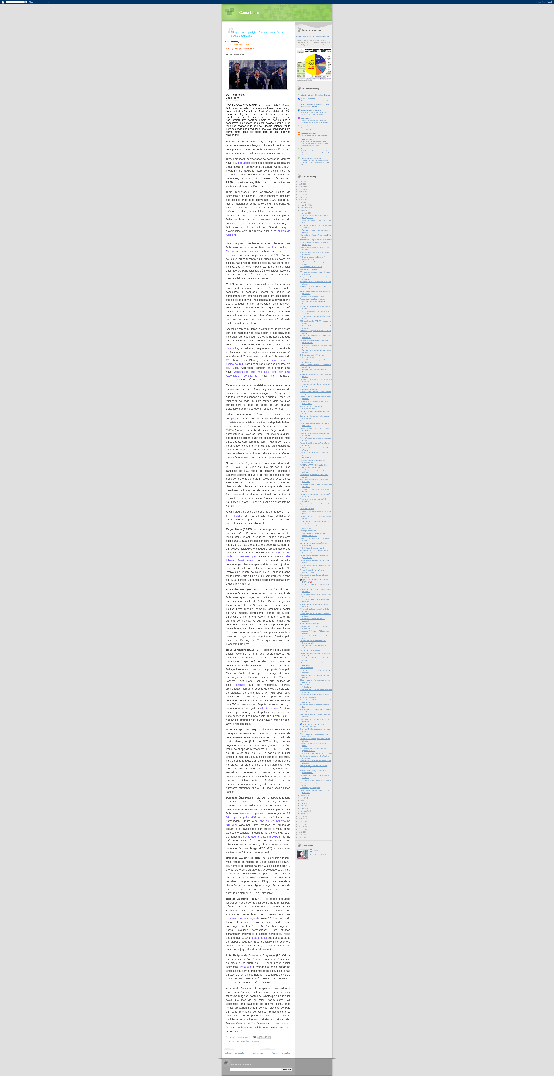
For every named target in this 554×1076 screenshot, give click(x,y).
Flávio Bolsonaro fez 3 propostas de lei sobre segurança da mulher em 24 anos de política (315, 153)
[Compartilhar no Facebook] (266, 1037)
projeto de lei (259, 937)
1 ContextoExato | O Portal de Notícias (315, 95)
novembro (304, 207)
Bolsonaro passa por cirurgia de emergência (315, 780)
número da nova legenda (244, 918)
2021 (301, 194)
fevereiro (304, 811)
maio (302, 803)
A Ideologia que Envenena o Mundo (312, 548)
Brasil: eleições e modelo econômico (312, 36)
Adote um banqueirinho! (308, 697)
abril (302, 806)
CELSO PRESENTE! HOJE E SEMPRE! (314, 135)
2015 (301, 821)
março (303, 808)
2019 (301, 200)
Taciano (315, 850)
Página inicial (257, 1053)
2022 (301, 192)
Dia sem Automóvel (307, 509)
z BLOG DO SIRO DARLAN (311, 158)
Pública (303, 149)
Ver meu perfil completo (318, 854)
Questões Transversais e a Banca (312, 296)
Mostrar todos (328, 169)
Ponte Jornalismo (307, 139)
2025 (301, 184)
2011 (301, 832)
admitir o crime (269, 708)
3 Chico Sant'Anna (308, 99)
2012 (301, 829)
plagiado (236, 418)
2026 (301, 181)
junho (303, 800)
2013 (301, 827)
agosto (303, 795)
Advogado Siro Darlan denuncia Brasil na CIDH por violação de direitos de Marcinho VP (315, 162)
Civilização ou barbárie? (308, 531)
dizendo (240, 684)
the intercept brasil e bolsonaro (248, 1041)
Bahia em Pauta (306, 118)
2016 (301, 819)
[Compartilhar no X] (263, 1037)
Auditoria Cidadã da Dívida (311, 110)
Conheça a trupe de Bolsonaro (240, 48)
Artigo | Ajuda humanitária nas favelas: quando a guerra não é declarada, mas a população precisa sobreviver (314, 143)
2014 (301, 824)
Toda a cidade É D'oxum (308, 389)
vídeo (234, 784)
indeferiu (237, 515)
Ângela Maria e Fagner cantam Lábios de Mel (316, 240)
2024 (301, 186)
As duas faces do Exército (309, 623)
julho (302, 798)
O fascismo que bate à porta (310, 788)
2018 (301, 202)
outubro (303, 210)
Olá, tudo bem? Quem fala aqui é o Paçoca (315, 694)
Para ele (245, 966)
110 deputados (241, 162)
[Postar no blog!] (260, 1037)
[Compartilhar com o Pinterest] (269, 1037)
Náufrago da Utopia (308, 133)
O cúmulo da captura (307, 421)
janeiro (303, 813)
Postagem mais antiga (281, 1053)
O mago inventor (306, 457)
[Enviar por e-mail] (258, 1037)
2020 (301, 197)
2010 (301, 834)
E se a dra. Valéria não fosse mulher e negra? (316, 753)
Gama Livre (249, 12)
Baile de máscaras (306, 668)
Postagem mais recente (234, 1053)
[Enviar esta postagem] (254, 1037)
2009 (301, 837)
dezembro (304, 205)
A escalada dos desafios (308, 269)
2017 (301, 816)
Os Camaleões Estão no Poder (311, 267)
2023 (301, 189)
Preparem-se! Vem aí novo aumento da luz (315, 101)
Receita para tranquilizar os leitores (312, 299)
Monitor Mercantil (307, 126)
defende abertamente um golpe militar (263, 836)
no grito (269, 733)
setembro (304, 213)
